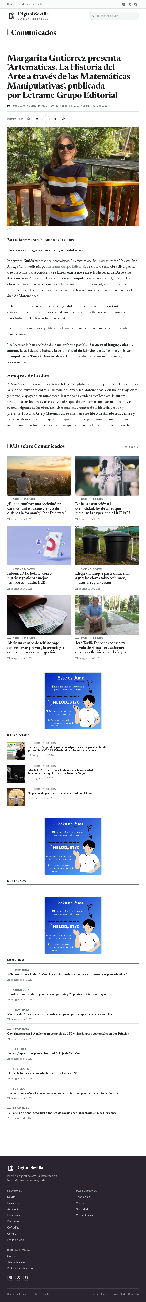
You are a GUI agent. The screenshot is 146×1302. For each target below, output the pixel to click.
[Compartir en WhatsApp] (28, 119)
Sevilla (11, 1196)
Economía (13, 1215)
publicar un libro (56, 328)
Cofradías (13, 1227)
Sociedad (82, 1209)
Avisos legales (16, 1262)
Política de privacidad (20, 1268)
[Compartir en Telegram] (54, 119)
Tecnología (83, 1196)
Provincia (13, 1203)
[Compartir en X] (37, 119)
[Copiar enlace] (63, 119)
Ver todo (129, 446)
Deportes (13, 1221)
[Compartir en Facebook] (46, 119)
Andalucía (13, 1209)
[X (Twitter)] (130, 4)
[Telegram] (124, 4)
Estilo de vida (15, 1239)
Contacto (13, 1256)
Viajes (80, 1203)
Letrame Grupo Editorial (66, 267)
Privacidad (119, 1294)
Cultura (11, 1233)
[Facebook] (136, 4)
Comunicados (33, 33)
